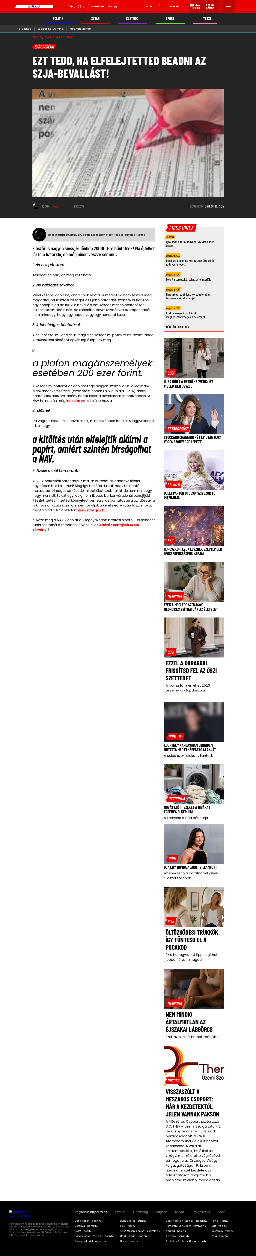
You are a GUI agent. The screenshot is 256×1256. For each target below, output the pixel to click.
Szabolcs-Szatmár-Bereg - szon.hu (186, 1241)
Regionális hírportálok (91, 1212)
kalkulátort (76, 400)
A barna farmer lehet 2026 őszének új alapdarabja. (188, 688)
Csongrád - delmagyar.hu (90, 1241)
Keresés (175, 6)
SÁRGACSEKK (64, 37)
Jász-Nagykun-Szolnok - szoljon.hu (186, 1220)
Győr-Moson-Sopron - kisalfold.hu (140, 1231)
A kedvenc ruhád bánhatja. (186, 817)
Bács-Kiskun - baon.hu (88, 1220)
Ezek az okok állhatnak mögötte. (192, 1036)
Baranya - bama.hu (86, 1225)
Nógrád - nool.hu (176, 1231)
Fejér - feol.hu (127, 1225)
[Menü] (228, 6)
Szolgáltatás (201, 1212)
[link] (171, 373)
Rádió (221, 1212)
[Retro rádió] (194, 7)
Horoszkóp (24, 29)
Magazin (161, 1212)
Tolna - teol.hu (220, 1220)
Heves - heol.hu (129, 1241)
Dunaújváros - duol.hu (133, 1220)
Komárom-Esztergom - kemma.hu (186, 1225)
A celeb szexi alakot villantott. (188, 755)
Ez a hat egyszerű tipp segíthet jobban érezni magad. (191, 957)
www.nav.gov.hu (92, 510)
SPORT (170, 18)
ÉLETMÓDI (132, 18)
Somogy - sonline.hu (178, 1236)
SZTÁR (95, 18)
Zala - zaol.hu (220, 1236)
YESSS (207, 18)
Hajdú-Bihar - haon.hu (133, 1236)
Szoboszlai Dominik (51, 29)
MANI (48, 37)
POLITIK (58, 18)
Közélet (120, 1212)
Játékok (150, 6)
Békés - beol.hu (83, 1231)
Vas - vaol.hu (219, 1225)
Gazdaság (140, 1212)
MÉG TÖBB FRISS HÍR (177, 327)
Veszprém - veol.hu (223, 1231)
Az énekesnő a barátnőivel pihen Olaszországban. (191, 875)
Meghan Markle (80, 29)
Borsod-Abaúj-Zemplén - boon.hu (94, 1236)
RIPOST (36, 37)
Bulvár (179, 1212)
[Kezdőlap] (34, 6)
